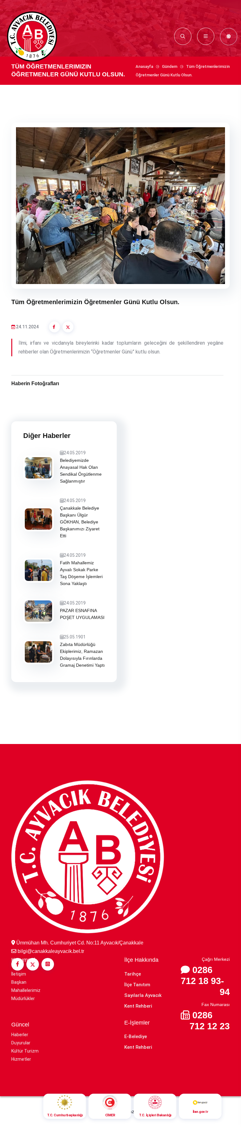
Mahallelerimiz (25, 990)
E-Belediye (135, 1036)
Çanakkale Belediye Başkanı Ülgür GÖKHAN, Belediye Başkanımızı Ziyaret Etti (79, 522)
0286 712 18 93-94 (205, 981)
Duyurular (20, 1042)
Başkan (18, 982)
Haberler (19, 1034)
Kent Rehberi (138, 1006)
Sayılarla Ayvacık (143, 995)
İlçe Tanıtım (137, 984)
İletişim (18, 974)
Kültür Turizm (25, 1050)
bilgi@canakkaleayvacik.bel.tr (51, 951)
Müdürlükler (23, 998)
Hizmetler (21, 1059)
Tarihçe (132, 974)
